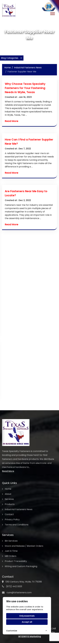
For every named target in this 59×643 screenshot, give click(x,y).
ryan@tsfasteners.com (19, 592)
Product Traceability (16, 561)
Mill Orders (10, 556)
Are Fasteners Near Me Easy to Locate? (26, 193)
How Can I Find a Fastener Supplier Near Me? (29, 142)
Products (10, 504)
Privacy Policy (12, 519)
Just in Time (11, 551)
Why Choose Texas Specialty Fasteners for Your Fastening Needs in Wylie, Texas (25, 88)
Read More (11, 121)
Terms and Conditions (16, 524)
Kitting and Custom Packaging (21, 566)
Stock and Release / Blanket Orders (24, 546)
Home (7, 67)
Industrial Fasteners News (28, 67)
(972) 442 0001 (14, 586)
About (8, 494)
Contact (9, 514)
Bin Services (11, 540)
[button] (52, 14)
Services (9, 499)
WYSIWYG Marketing (29, 636)
